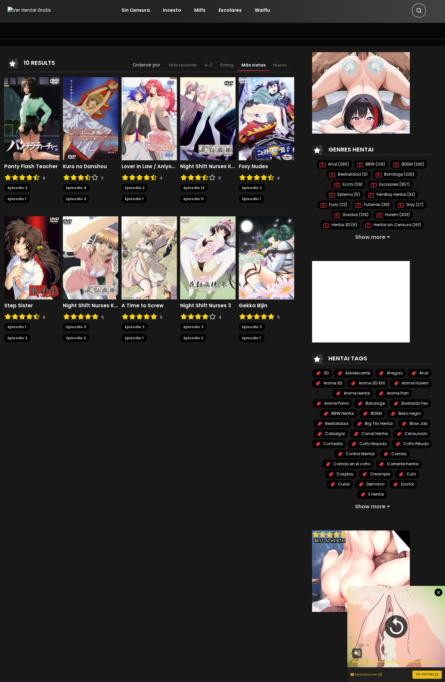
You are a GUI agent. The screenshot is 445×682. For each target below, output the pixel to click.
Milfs (200, 10)
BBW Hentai (342, 413)
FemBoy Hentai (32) (395, 194)
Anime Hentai (356, 393)
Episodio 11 (193, 198)
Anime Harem (415, 383)
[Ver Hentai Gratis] (29, 10)
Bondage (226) (398, 174)
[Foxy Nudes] (266, 118)
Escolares (230, 10)
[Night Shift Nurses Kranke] (90, 257)
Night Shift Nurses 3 (205, 306)
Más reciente (183, 65)
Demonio (375, 484)
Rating (227, 65)
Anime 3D (332, 383)
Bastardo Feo (414, 403)
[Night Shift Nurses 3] (208, 257)
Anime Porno (336, 403)
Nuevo (280, 65)
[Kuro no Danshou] (90, 118)
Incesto (172, 10)
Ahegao (394, 373)
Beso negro (409, 413)
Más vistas (253, 65)
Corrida (398, 454)
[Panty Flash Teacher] (32, 118)
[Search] (419, 10)
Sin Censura (136, 10)
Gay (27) (414, 204)
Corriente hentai (402, 464)
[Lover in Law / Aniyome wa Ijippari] (149, 118)
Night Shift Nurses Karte (208, 166)
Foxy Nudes (253, 166)
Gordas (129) (355, 214)
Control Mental (360, 454)
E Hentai (375, 494)
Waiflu (262, 10)
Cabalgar (334, 433)
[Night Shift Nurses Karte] (208, 118)
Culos (343, 484)
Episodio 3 (76, 198)
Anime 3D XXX (371, 383)
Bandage (375, 403)
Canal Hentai (374, 433)
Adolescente (357, 373)
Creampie (379, 474)
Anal (423, 373)
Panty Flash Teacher (31, 166)
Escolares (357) (394, 184)
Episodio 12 (194, 187)
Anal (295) (338, 164)
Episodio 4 (76, 187)
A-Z (208, 65)
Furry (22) (337, 204)
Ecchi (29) (352, 184)
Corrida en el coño (351, 464)
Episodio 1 (16, 198)
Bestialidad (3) (352, 174)
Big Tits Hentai (378, 423)
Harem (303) (397, 214)
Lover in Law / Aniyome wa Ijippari (149, 166)
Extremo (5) (348, 194)
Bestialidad (336, 423)
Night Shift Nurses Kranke (90, 306)
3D (326, 373)
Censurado (415, 433)
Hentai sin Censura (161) (397, 224)
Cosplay (344, 474)
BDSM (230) (412, 164)
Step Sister (18, 306)
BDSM (376, 413)
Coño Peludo (415, 443)
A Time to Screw (143, 306)
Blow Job (418, 423)
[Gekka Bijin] (266, 257)
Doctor (407, 484)
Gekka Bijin (253, 306)
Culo (411, 474)
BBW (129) (375, 164)
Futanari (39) (376, 204)
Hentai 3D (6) (344, 224)
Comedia (333, 443)
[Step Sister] (32, 257)
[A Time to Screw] (149, 257)
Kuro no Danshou (85, 166)
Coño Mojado (372, 443)
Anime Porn (397, 393)
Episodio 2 (17, 187)
